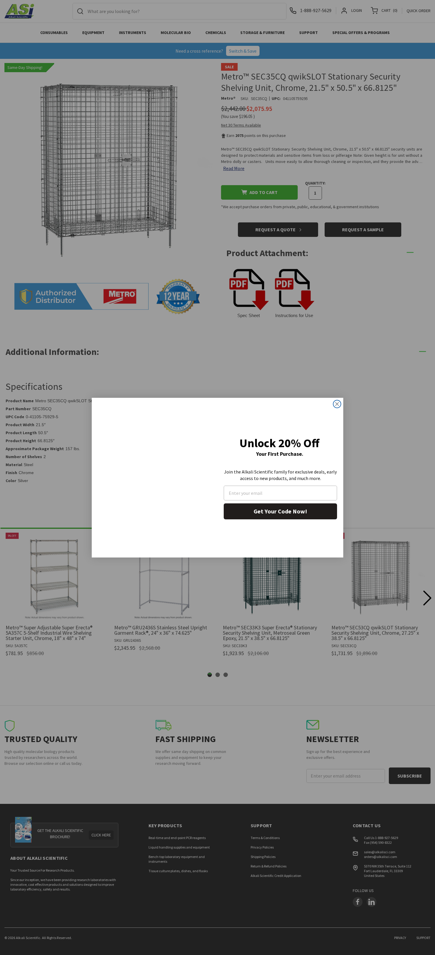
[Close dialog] (337, 404)
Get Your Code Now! (280, 511)
